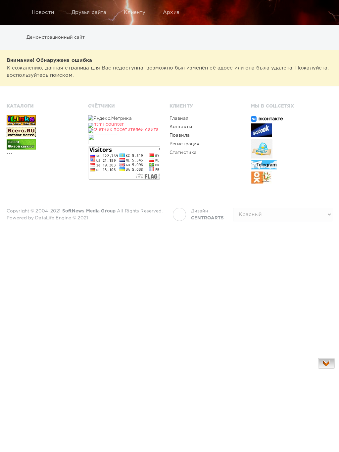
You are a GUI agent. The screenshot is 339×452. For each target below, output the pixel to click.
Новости (43, 12)
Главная (179, 118)
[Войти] (323, 12)
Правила (180, 135)
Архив (171, 12)
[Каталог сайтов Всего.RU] (42, 132)
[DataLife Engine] (13, 12)
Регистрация (184, 144)
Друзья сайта (89, 12)
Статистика (183, 153)
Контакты (181, 127)
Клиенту (134, 12)
